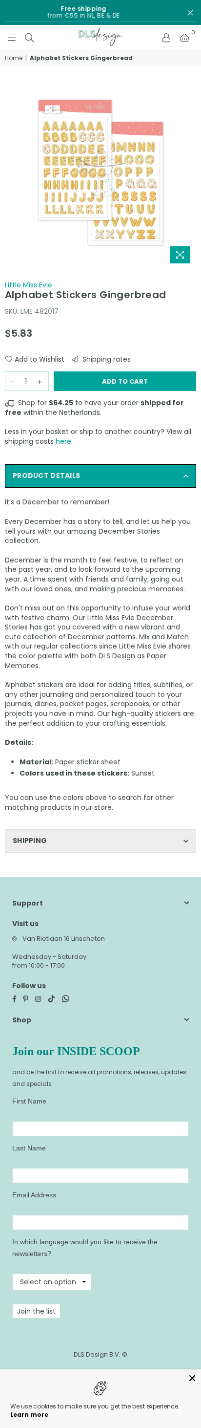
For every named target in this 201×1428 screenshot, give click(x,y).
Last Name (29, 1148)
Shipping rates (105, 359)
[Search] (29, 37)
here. (64, 441)
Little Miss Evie (28, 285)
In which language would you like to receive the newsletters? (85, 1247)
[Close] (192, 1378)
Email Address (34, 1195)
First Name (29, 1101)
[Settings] (166, 37)
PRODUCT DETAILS (46, 475)
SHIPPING (30, 840)
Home (13, 58)
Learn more (29, 1414)
